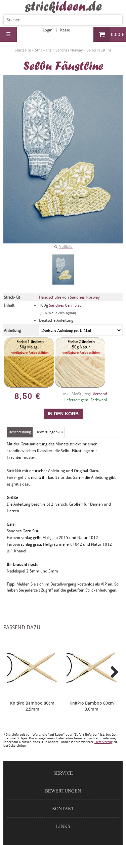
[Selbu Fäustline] (63, 269)
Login (47, 30)
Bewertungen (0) (49, 432)
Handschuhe (50, 297)
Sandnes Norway (85, 297)
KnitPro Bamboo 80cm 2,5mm (32, 706)
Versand (100, 394)
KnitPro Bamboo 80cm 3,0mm (92, 706)
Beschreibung (20, 432)
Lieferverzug (103, 742)
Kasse (65, 30)
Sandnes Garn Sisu (65, 305)
